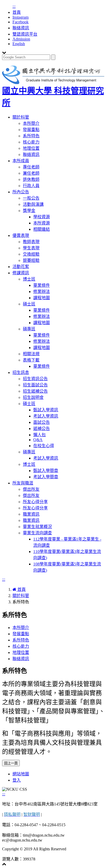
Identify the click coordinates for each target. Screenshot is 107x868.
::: (14, 6)
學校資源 (41, 217)
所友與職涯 (22, 483)
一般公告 (31, 198)
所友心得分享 (35, 502)
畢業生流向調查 (37, 533)
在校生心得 (43, 445)
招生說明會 (33, 397)
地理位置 (31, 148)
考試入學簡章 (45, 477)
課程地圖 (41, 298)
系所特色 (31, 136)
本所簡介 (31, 123)
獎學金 (29, 210)
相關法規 (31, 354)
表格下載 (31, 360)
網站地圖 (20, 774)
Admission (21, 39)
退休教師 (31, 179)
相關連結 (41, 229)
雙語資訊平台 (24, 34)
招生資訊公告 (35, 379)
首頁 (16, 12)
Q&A (38, 440)
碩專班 (29, 329)
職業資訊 (31, 514)
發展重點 (31, 129)
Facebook (20, 22)
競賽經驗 (31, 260)
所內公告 (20, 192)
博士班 (29, 279)
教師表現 (31, 242)
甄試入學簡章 (45, 470)
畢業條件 (41, 285)
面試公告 (41, 422)
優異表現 (20, 235)
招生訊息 (20, 372)
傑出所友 (31, 489)
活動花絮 (20, 266)
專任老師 (31, 167)
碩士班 (29, 304)
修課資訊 (20, 273)
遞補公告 (41, 428)
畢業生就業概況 (37, 526)
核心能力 (31, 142)
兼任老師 (31, 173)
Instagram (20, 17)
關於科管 (20, 117)
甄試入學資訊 (45, 410)
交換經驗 (31, 254)
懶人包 (39, 435)
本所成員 (20, 161)
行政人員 (31, 185)
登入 (16, 780)
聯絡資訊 (20, 28)
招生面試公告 (35, 385)
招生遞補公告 (35, 391)
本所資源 (41, 223)
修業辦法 (41, 291)
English (18, 44)
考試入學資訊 (45, 416)
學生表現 (31, 248)
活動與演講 (33, 204)
